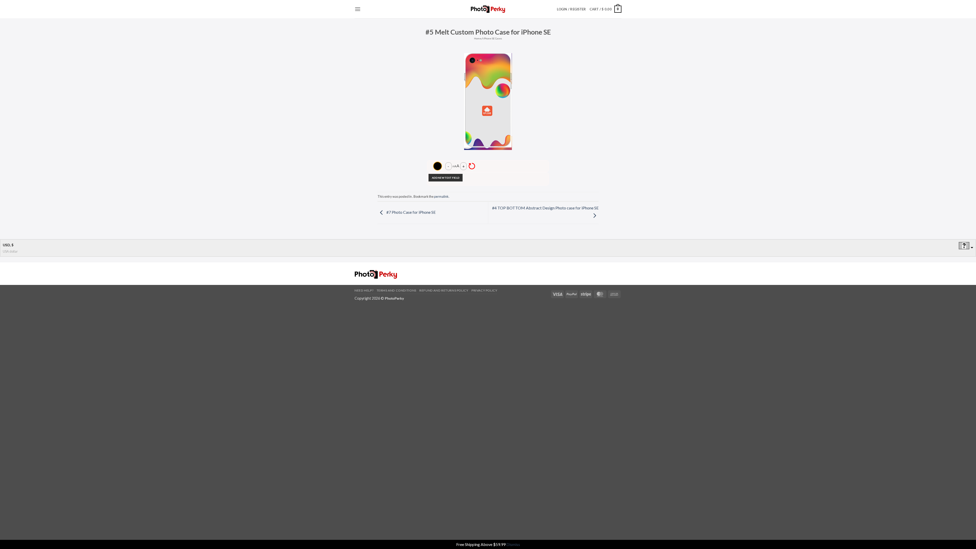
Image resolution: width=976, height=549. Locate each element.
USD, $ (8, 245)
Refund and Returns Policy (443, 290)
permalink (441, 196)
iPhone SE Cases (492, 38)
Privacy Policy (484, 290)
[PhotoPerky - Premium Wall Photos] (488, 9)
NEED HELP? (364, 290)
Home (477, 38)
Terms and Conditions (396, 290)
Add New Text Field (445, 177)
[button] (358, 9)
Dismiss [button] (513, 544)
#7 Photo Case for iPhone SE (411, 212)
